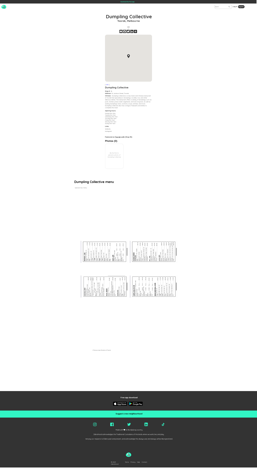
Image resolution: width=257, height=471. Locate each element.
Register (241, 6)
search (229, 7)
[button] (128, 56)
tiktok (163, 424)
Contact (144, 462)
